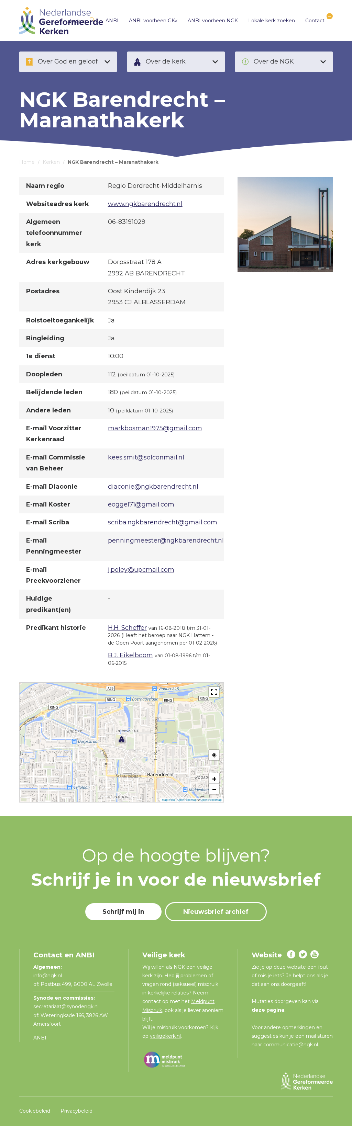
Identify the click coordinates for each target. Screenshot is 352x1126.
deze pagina (268, 1010)
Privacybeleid (76, 1111)
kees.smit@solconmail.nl (146, 457)
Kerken (51, 162)
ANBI (112, 21)
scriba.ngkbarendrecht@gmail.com (162, 522)
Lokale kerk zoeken (271, 21)
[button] (121, 739)
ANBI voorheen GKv (153, 21)
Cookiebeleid (34, 1111)
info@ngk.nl (48, 976)
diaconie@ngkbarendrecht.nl (153, 486)
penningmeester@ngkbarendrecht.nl (166, 540)
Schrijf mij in (123, 911)
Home (27, 162)
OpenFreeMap (187, 799)
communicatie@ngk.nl (290, 1045)
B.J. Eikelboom (130, 655)
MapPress (168, 799)
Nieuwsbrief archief (216, 911)
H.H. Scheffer (127, 628)
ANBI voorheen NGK (213, 21)
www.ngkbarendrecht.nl (145, 204)
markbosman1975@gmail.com (155, 428)
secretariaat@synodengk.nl (66, 1006)
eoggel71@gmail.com (141, 504)
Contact (314, 21)
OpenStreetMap (211, 799)
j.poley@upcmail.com (141, 569)
